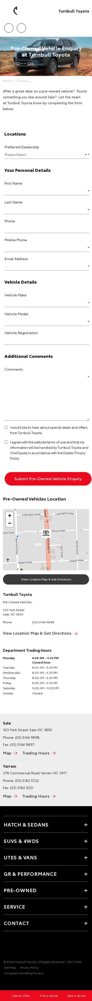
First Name (13, 183)
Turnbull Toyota (73, 10)
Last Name (13, 202)
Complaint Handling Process (24, 973)
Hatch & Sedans (26, 824)
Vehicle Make (15, 294)
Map (7, 752)
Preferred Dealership (22, 146)
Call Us (8, 26)
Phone (10, 220)
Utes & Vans (20, 857)
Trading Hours (36, 752)
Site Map (10, 967)
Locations (21, 26)
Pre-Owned (20, 890)
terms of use (56, 442)
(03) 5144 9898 (43, 622)
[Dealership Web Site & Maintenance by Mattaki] (13, 983)
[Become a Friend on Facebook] (6, 946)
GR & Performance (30, 873)
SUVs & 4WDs (21, 840)
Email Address (16, 258)
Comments (14, 369)
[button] (46, 534)
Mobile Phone (16, 239)
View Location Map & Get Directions (46, 579)
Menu (85, 26)
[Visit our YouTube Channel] (15, 946)
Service (14, 906)
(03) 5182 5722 (27, 780)
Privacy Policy (29, 967)
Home (7, 80)
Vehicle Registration (21, 332)
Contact (22, 80)
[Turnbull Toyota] (11, 11)
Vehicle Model (16, 313)
